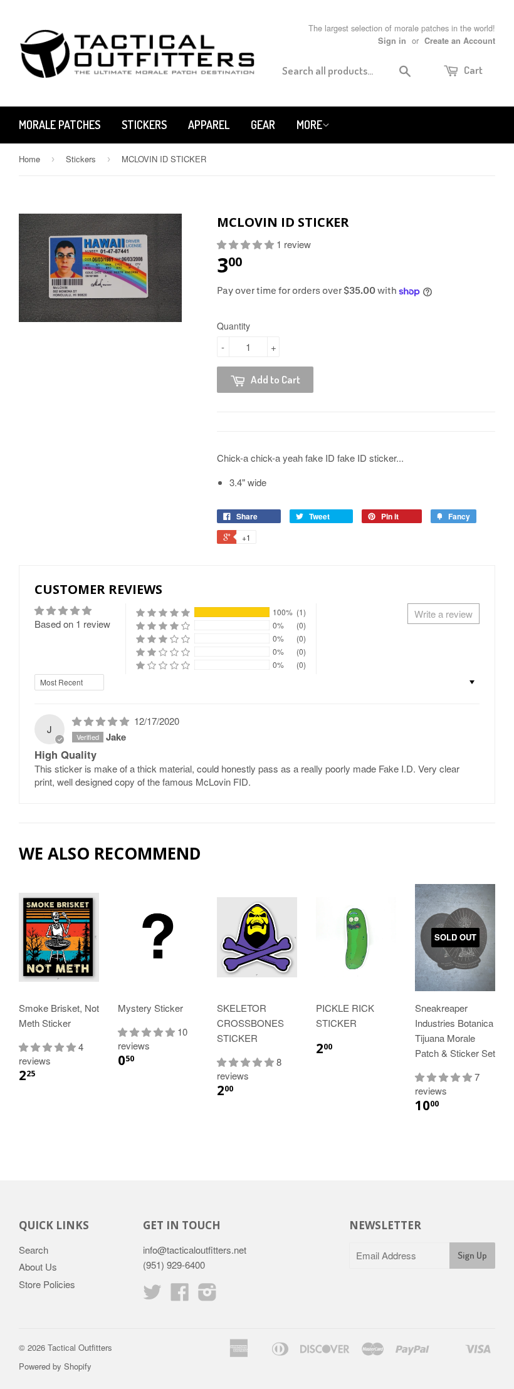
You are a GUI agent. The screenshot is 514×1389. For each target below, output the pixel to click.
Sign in (392, 40)
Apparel (208, 125)
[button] (246, 244)
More (309, 125)
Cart (472, 69)
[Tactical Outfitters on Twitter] (152, 1295)
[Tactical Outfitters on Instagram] (207, 1295)
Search (33, 1249)
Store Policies (47, 1284)
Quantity (233, 326)
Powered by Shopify (55, 1366)
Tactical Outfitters (80, 1347)
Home (29, 159)
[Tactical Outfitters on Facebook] (179, 1295)
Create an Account (459, 40)
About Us (38, 1266)
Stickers (144, 125)
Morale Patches (59, 125)
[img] (102, 720)
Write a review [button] (443, 613)
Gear (263, 125)
